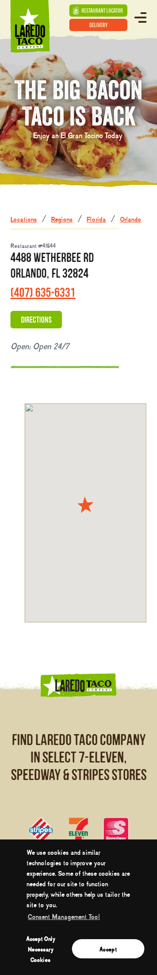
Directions (36, 319)
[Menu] (140, 17)
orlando (130, 218)
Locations (23, 218)
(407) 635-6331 (42, 292)
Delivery (98, 24)
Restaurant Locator (102, 10)
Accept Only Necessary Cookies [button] (40, 948)
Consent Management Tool (64, 916)
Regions (62, 218)
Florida (96, 218)
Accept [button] (108, 949)
